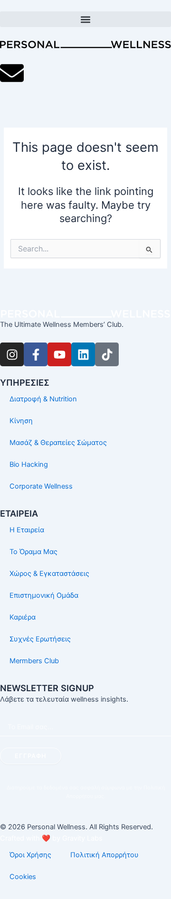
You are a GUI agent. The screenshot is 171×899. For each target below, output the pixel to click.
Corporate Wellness (41, 486)
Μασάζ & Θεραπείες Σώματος (58, 442)
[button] (85, 19)
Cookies (23, 876)
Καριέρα (23, 617)
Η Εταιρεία (27, 530)
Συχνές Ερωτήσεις (40, 639)
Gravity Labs (82, 838)
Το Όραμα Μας (33, 551)
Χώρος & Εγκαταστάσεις (49, 573)
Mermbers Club (34, 661)
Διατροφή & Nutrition (43, 399)
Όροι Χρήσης (30, 855)
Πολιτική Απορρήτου (104, 855)
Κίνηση (21, 421)
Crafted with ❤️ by (31, 838)
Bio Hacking (29, 464)
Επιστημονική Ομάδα (44, 595)
